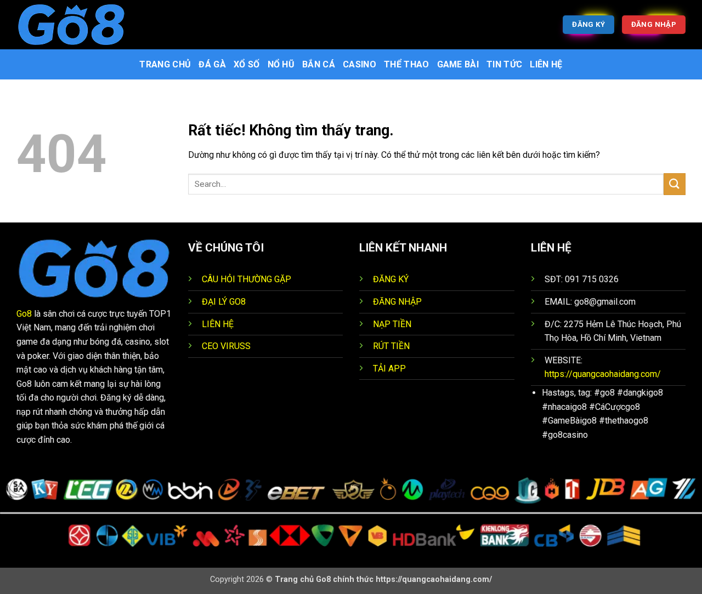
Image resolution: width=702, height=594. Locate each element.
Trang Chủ (165, 64)
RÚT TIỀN (391, 346)
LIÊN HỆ (218, 324)
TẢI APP (389, 368)
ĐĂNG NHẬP (397, 301)
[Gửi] (675, 184)
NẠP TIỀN (392, 324)
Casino (359, 64)
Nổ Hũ (281, 64)
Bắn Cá (318, 64)
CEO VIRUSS (226, 346)
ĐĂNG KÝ (391, 279)
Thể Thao (406, 64)
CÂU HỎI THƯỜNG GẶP (246, 279)
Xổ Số (247, 64)
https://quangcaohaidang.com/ (603, 374)
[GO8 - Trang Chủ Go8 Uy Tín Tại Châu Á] (71, 24)
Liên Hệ (546, 64)
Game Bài (458, 64)
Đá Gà (212, 64)
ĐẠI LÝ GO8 (224, 301)
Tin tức (504, 64)
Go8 (24, 314)
